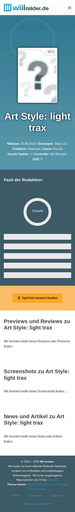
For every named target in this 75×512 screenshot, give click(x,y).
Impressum (57, 495)
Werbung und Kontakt (37, 503)
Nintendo (34, 149)
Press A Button (37, 489)
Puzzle (58, 149)
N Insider (61, 484)
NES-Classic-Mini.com (41, 484)
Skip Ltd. (61, 143)
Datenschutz (35, 495)
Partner (15, 495)
